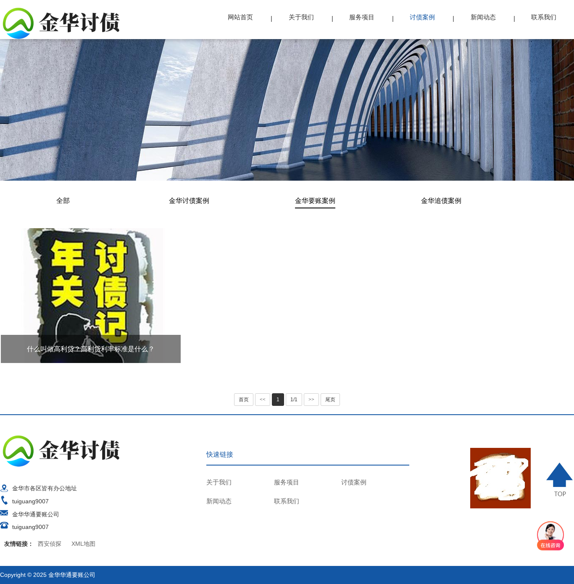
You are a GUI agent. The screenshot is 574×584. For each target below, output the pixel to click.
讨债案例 (422, 17)
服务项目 (361, 17)
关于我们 (301, 17)
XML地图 (83, 543)
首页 (244, 399)
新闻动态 (483, 17)
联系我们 (543, 17)
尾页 (330, 399)
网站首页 (240, 17)
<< (263, 399)
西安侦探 (49, 543)
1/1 (294, 399)
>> (311, 399)
